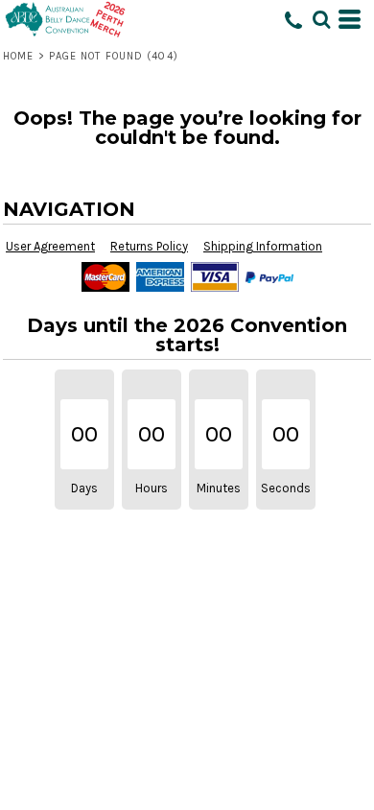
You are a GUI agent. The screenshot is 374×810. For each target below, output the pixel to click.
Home (18, 56)
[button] (321, 19)
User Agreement (50, 246)
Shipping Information (262, 246)
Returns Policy (149, 246)
